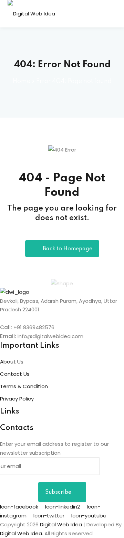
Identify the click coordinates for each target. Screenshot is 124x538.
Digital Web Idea (21, 533)
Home (21, 81)
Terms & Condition (24, 386)
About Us (11, 361)
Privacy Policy (17, 398)
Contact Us (15, 374)
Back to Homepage (67, 249)
